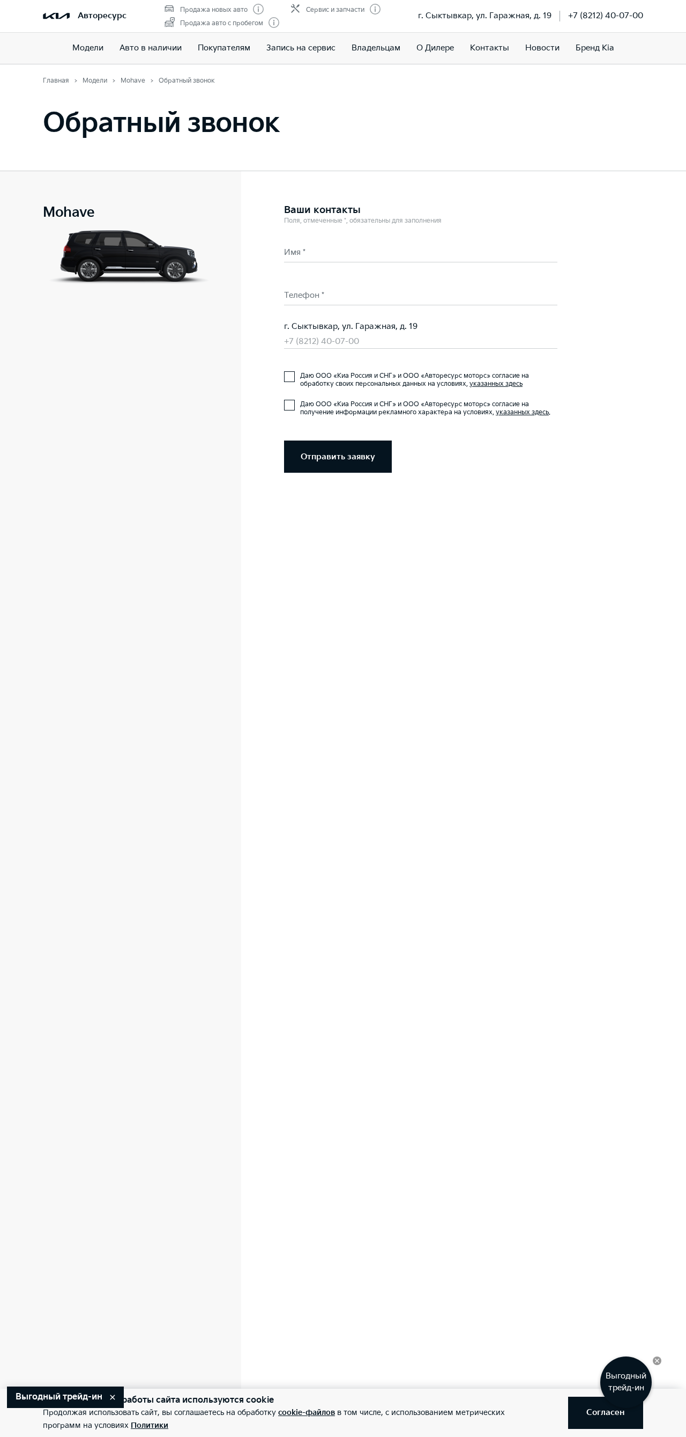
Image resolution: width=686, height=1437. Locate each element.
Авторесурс (102, 16)
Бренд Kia (595, 48)
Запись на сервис (300, 48)
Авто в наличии (151, 48)
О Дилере (435, 48)
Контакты (489, 48)
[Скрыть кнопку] (657, 1361)
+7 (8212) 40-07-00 (605, 16)
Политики (149, 1425)
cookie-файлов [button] (306, 1412)
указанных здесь (496, 384)
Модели (87, 48)
